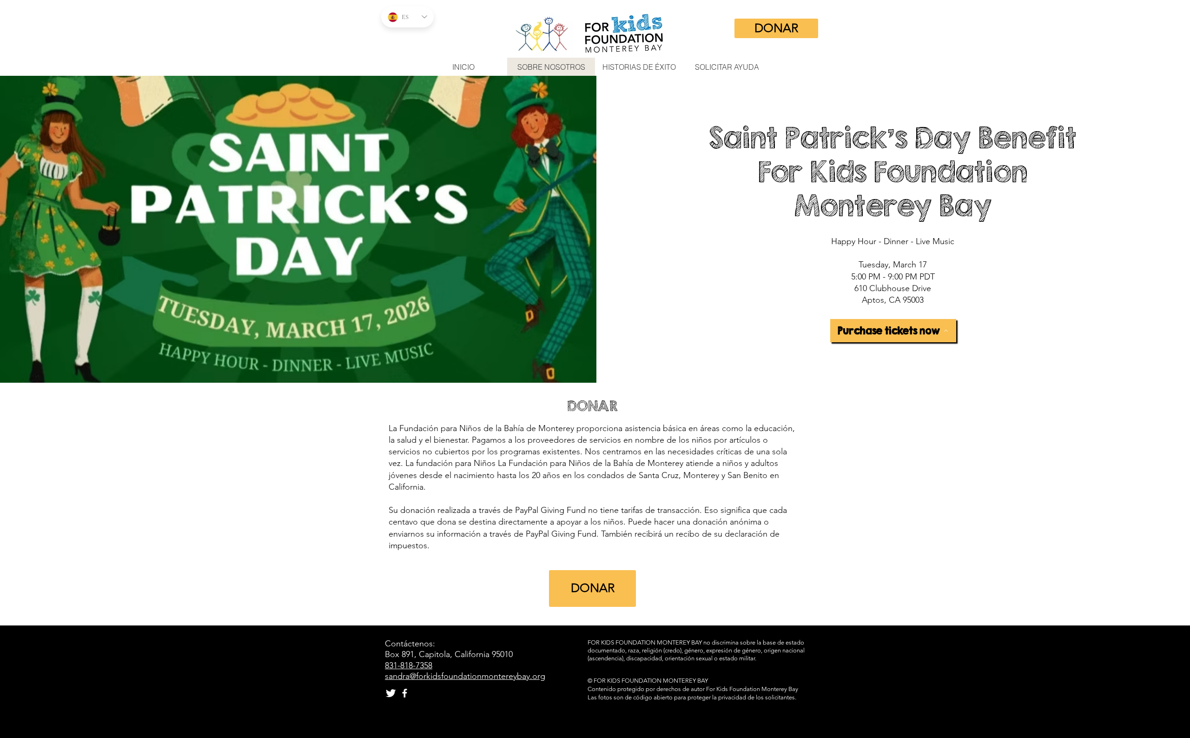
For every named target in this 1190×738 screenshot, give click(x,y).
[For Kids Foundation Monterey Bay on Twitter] (391, 693)
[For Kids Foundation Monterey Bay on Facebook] (404, 693)
